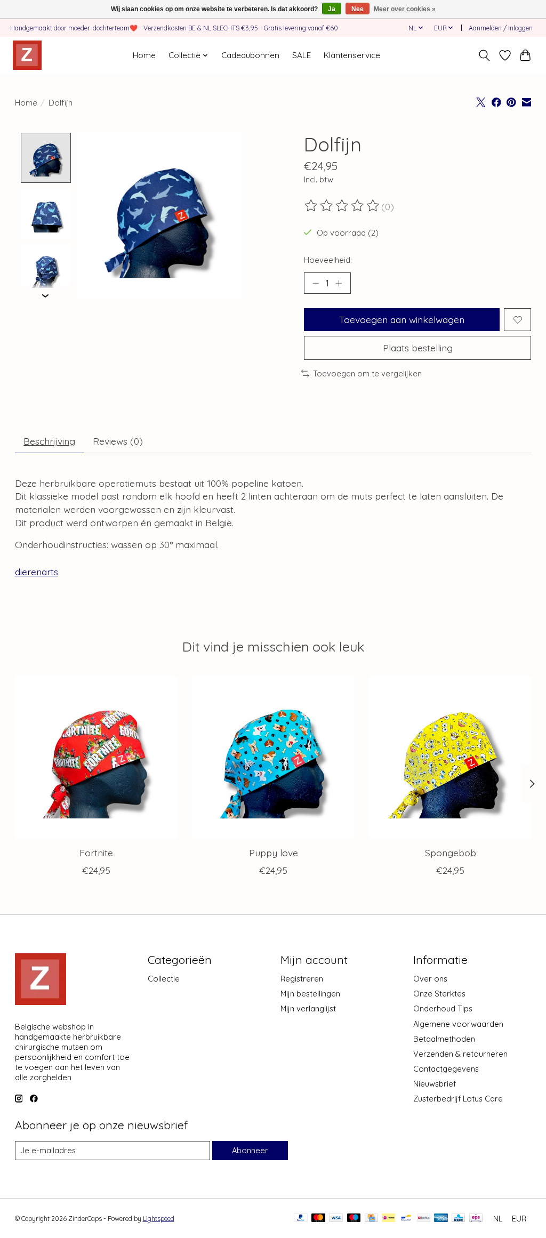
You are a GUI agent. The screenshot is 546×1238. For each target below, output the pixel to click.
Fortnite (96, 852)
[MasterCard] (318, 1218)
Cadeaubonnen (250, 55)
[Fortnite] (96, 757)
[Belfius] (423, 1218)
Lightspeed (158, 1219)
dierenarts (36, 571)
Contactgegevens (446, 1069)
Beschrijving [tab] (49, 441)
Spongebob (450, 852)
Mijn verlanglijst (308, 1008)
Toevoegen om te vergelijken (367, 373)
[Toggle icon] (484, 55)
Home (144, 55)
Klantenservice (352, 55)
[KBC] (458, 1218)
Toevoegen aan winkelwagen (401, 319)
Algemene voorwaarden (458, 1024)
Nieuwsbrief (434, 1084)
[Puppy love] (273, 757)
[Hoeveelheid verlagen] (315, 283)
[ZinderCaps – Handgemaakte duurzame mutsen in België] (27, 55)
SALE (301, 55)
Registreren (301, 979)
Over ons (430, 979)
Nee (357, 9)
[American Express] (441, 1218)
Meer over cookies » (405, 9)
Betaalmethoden (444, 1039)
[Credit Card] (371, 1218)
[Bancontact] (406, 1218)
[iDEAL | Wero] (388, 1218)
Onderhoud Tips (442, 1008)
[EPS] (476, 1218)
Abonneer (250, 1150)
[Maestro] (354, 1218)
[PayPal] (301, 1218)
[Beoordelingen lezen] (343, 206)
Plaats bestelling (418, 347)
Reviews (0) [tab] (118, 441)
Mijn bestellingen (310, 993)
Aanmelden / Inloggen (501, 28)
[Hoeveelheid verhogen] (338, 283)
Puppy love (273, 852)
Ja (331, 9)
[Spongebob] (450, 757)
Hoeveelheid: (328, 260)
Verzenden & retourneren (460, 1054)
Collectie (164, 979)
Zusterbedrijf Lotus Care (458, 1099)
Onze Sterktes (439, 993)
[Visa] (336, 1218)
